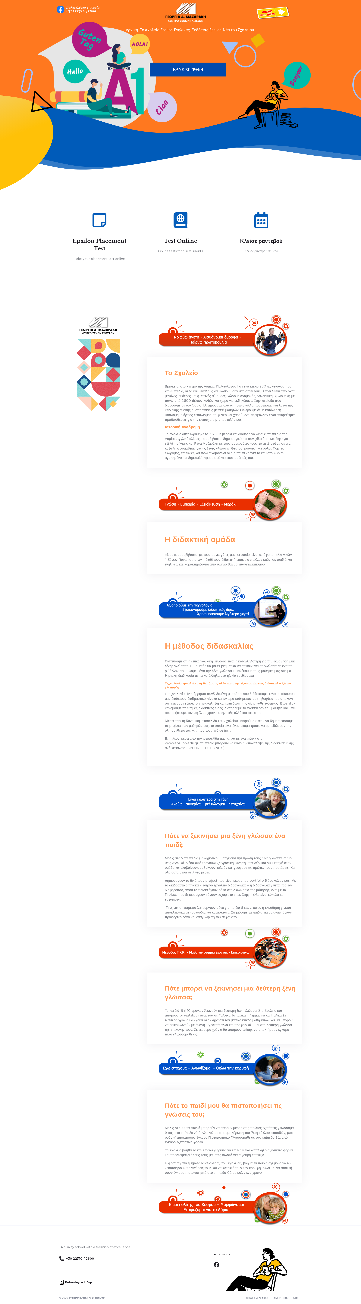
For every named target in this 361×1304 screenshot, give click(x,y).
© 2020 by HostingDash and (75, 1297)
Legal (296, 1297)
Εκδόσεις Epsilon (206, 30)
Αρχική (132, 30)
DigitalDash (98, 1297)
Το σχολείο (149, 30)
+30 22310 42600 (80, 1258)
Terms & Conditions (257, 1297)
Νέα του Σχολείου (238, 30)
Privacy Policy (280, 1297)
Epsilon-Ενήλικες (175, 30)
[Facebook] (216, 1264)
